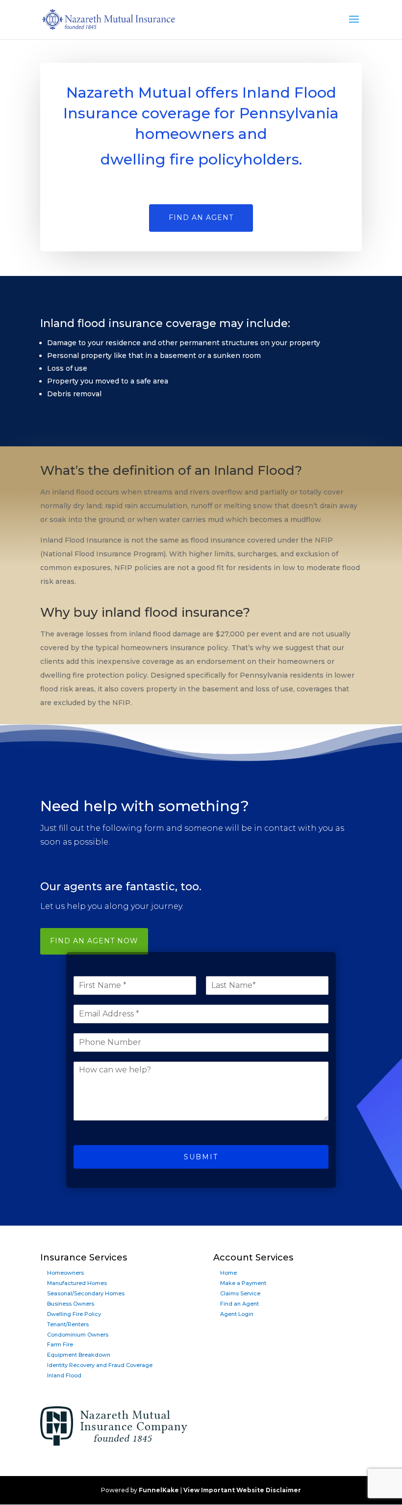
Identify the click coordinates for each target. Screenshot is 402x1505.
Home (228, 1272)
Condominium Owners (77, 1334)
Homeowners (65, 1272)
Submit (201, 1156)
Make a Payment (243, 1283)
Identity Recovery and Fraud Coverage (99, 1365)
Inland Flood (64, 1375)
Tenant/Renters (68, 1324)
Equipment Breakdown (78, 1354)
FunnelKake (159, 1490)
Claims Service (240, 1293)
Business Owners (70, 1303)
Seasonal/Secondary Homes (86, 1293)
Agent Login (236, 1314)
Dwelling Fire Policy (74, 1314)
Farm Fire (60, 1344)
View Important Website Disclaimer (242, 1490)
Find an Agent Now (94, 940)
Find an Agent (239, 1303)
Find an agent (201, 217)
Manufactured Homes (77, 1283)
